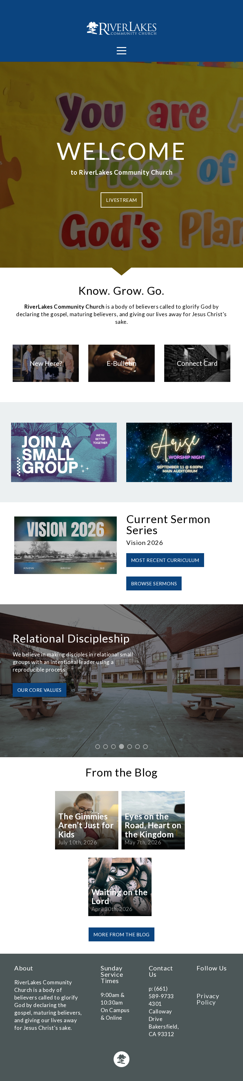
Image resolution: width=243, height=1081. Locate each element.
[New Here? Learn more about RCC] (46, 381)
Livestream (121, 200)
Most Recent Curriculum (165, 560)
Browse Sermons (154, 583)
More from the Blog (121, 934)
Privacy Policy (207, 999)
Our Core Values (39, 690)
